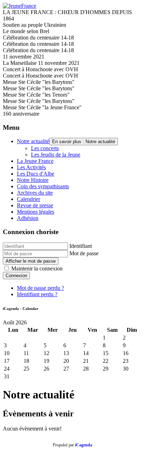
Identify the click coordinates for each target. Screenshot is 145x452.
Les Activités (31, 167)
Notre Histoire (33, 180)
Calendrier (28, 199)
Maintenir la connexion (37, 268)
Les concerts (45, 148)
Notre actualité (33, 141)
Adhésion (27, 218)
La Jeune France (35, 161)
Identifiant (80, 246)
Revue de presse (35, 205)
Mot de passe (84, 253)
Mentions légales (35, 212)
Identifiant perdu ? (37, 294)
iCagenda (83, 444)
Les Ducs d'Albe (35, 174)
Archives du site (35, 193)
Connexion (16, 275)
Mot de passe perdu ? (40, 288)
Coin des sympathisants (43, 186)
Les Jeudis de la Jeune (55, 155)
